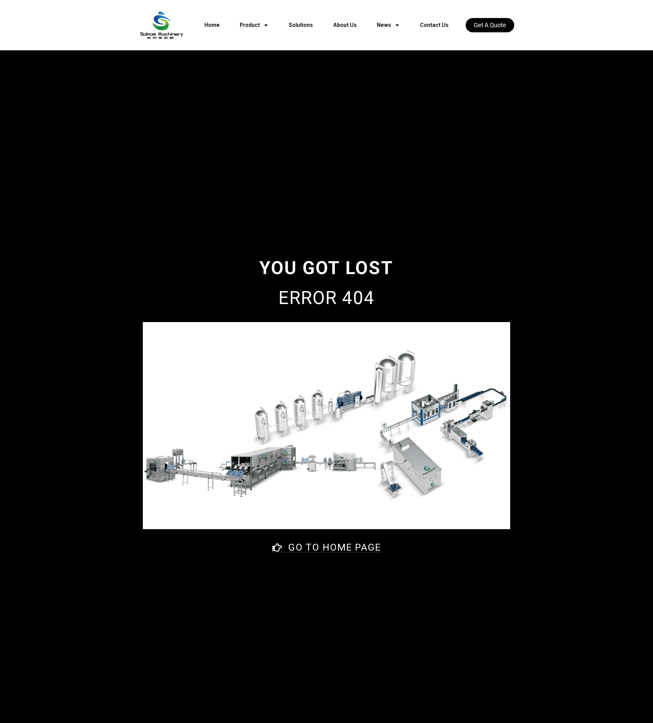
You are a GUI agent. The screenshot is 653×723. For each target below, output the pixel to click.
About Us (345, 25)
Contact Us (434, 25)
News (384, 25)
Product (250, 25)
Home (212, 25)
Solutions (301, 25)
